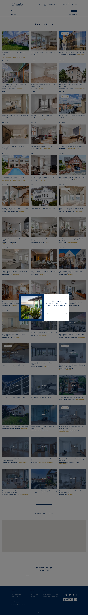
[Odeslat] (66, 313)
